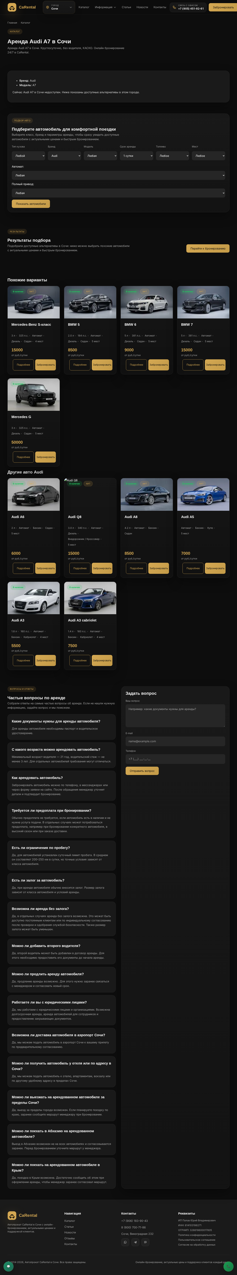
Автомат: (18, 166)
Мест (195, 146)
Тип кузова (18, 146)
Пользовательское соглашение (196, 1239)
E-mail (129, 733)
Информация (103, 7)
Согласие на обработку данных (196, 1244)
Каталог (84, 7)
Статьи (126, 7)
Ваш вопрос (133, 700)
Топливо (161, 146)
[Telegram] (135, 1242)
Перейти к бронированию (208, 248)
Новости (142, 7)
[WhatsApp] (125, 1242)
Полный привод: (23, 184)
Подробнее (23, 364)
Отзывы (69, 1238)
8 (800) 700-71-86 (133, 1227)
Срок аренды (128, 146)
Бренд (51, 146)
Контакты (160, 7)
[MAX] (145, 1242)
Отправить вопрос (142, 771)
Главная (12, 22)
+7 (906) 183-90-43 (134, 1221)
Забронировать (45, 364)
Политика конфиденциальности (196, 1234)
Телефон (131, 750)
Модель (88, 146)
